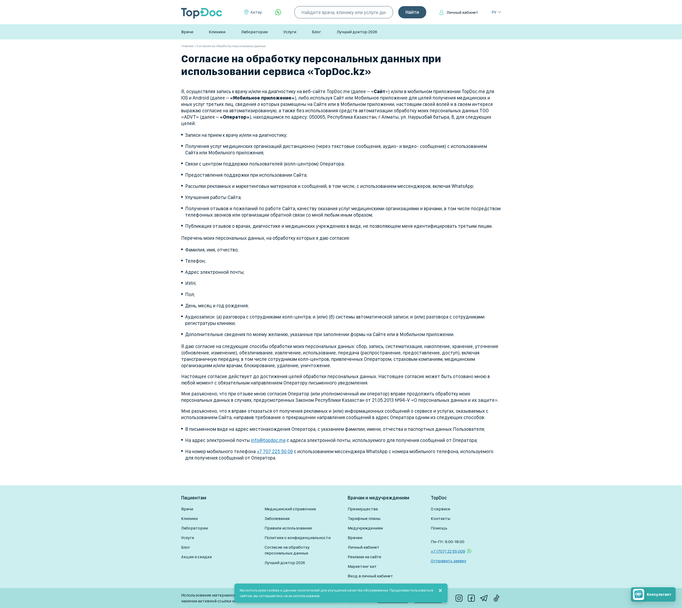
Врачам (355, 537)
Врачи (187, 31)
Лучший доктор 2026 (357, 31)
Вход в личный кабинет (370, 575)
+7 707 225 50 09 (275, 451)
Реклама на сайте (364, 556)
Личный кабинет (462, 12)
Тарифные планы (364, 518)
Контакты (440, 518)
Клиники (217, 31)
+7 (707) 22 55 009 (448, 551)
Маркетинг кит (362, 566)
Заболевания (277, 518)
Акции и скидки (196, 556)
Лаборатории (254, 31)
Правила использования (288, 528)
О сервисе (440, 508)
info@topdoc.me (268, 440)
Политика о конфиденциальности (298, 537)
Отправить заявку (448, 560)
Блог (316, 31)
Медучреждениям (365, 528)
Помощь (439, 528)
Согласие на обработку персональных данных (287, 550)
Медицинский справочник (290, 508)
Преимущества (363, 508)
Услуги (289, 31)
